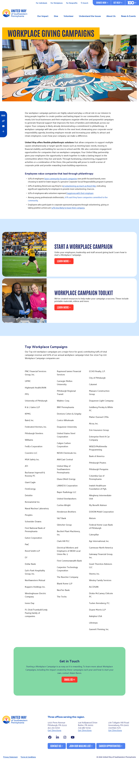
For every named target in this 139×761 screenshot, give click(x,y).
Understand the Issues (90, 16)
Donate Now (101, 2)
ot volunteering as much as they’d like (79, 186)
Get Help (116, 2)
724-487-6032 (84, 728)
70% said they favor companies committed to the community (68, 198)
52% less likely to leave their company (68, 207)
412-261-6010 (54, 728)
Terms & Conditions (28, 757)
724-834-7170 (114, 728)
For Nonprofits (71, 3)
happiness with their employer (79, 193)
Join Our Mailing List (80, 745)
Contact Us (55, 745)
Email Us (68, 679)
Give (56, 16)
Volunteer (68, 16)
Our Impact (42, 16)
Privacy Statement (10, 757)
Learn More (63, 261)
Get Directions (54, 730)
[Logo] (14, 13)
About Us (111, 16)
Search (85, 3)
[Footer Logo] (24, 732)
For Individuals (41, 3)
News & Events (128, 16)
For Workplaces (57, 3)
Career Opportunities (109, 745)
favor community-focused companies (60, 178)
